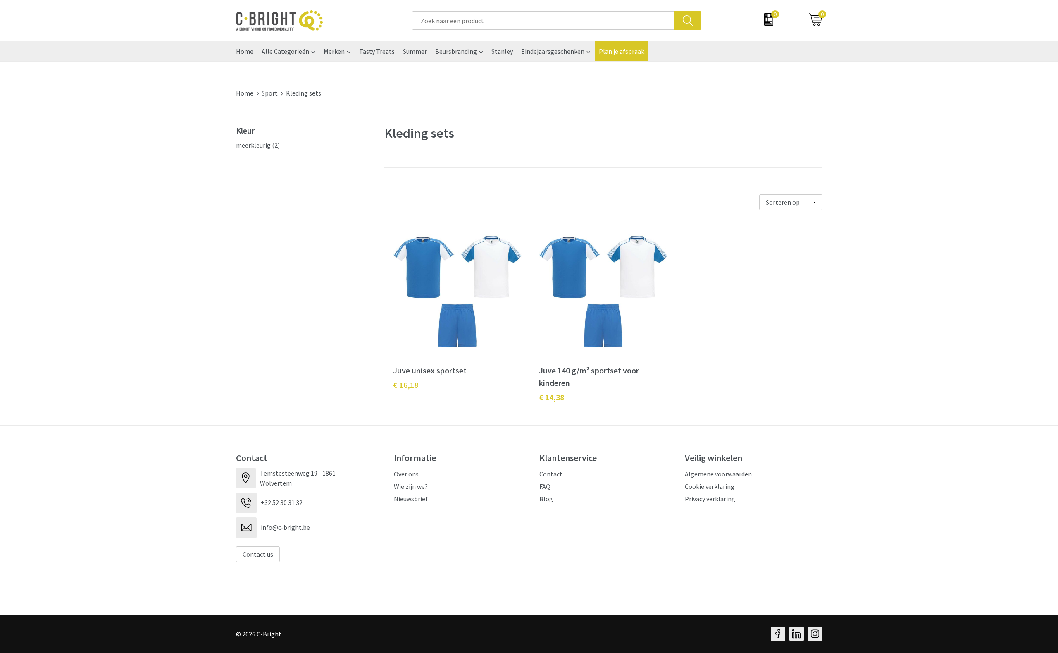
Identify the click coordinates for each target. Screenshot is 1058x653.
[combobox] (543, 20)
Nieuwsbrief (411, 499)
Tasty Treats (377, 51)
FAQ (544, 486)
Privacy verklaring (710, 499)
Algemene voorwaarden (718, 474)
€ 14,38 (551, 397)
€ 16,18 (405, 385)
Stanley (502, 51)
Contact (550, 474)
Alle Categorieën (285, 51)
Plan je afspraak (621, 51)
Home (244, 51)
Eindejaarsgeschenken (552, 51)
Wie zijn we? (411, 486)
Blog (546, 499)
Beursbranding (456, 51)
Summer (415, 51)
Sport (270, 93)
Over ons (406, 474)
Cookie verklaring (709, 486)
